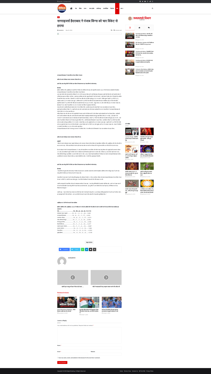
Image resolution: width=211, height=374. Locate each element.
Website (93, 351)
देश (76, 8)
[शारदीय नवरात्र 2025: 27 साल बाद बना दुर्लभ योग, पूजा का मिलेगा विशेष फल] (132, 166)
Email (59, 351)
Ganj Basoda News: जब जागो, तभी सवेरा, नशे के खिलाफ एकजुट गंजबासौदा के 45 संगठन (144, 35)
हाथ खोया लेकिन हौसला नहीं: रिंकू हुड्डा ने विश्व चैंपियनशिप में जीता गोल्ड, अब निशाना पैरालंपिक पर (89, 311)
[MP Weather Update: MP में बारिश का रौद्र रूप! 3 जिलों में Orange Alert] (129, 45)
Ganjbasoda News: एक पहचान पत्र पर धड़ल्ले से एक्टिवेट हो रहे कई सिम (144, 61)
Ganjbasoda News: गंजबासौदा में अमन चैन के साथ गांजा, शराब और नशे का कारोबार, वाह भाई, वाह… (145, 53)
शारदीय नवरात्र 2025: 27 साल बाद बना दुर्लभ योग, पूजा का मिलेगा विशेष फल (131, 173)
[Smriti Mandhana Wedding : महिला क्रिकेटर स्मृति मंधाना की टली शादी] (67, 302)
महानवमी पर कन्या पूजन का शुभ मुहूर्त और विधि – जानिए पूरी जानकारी (146, 138)
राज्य (85, 8)
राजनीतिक (105, 8)
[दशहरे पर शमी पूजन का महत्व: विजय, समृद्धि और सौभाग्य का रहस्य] (147, 166)
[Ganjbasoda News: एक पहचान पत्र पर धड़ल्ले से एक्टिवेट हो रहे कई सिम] (129, 63)
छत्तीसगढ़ (99, 8)
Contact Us (135, 371)
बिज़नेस (112, 8)
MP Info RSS (142, 371)
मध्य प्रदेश (91, 8)
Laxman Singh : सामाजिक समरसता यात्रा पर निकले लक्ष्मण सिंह (131, 138)
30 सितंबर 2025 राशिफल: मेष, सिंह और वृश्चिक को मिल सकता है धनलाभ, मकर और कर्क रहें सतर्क (147, 190)
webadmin (61, 30)
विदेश (80, 8)
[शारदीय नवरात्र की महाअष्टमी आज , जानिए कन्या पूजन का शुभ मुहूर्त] (132, 183)
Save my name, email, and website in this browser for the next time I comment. (79, 357)
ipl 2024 (89, 242)
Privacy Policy (149, 371)
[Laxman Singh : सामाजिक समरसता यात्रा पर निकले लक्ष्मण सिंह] (132, 131)
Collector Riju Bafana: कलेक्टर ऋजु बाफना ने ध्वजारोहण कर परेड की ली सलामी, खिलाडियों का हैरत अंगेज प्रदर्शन (144, 71)
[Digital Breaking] (61, 8)
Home (121, 371)
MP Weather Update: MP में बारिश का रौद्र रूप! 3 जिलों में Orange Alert (145, 43)
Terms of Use (127, 371)
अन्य (122, 8)
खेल (117, 8)
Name (59, 345)
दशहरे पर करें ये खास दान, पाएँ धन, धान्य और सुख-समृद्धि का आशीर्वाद (131, 155)
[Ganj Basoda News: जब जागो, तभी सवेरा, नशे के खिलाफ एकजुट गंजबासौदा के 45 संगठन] (129, 36)
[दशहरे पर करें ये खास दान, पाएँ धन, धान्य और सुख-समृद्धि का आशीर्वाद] (132, 148)
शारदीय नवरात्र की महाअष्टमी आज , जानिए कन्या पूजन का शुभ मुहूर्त (131, 190)
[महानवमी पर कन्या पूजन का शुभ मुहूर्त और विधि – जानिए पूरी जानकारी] (147, 131)
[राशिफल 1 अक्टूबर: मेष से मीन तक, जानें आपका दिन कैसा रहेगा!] (147, 148)
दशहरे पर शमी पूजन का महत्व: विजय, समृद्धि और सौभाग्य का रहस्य (146, 173)
